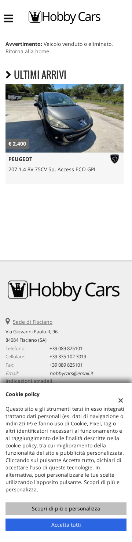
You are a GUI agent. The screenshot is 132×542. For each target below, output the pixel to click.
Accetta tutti (66, 524)
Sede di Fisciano (32, 321)
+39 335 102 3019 (68, 356)
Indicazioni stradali (29, 380)
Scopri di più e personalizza (66, 508)
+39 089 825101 (66, 348)
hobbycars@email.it (71, 373)
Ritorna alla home (27, 51)
